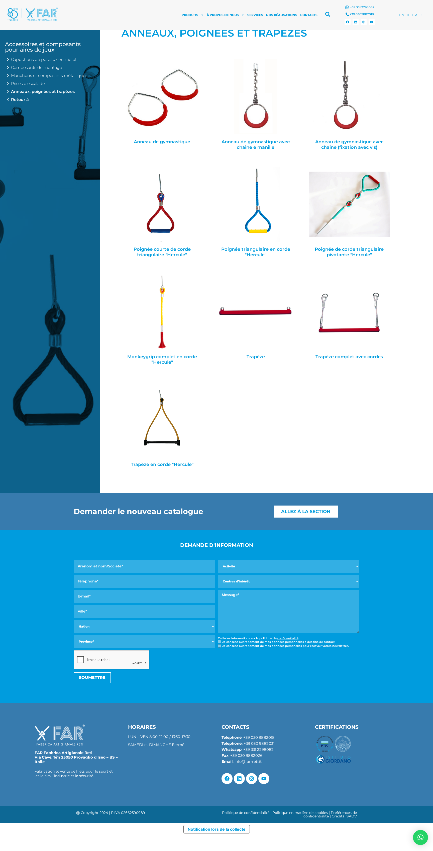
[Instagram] (364, 22)
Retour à (20, 99)
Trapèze (256, 356)
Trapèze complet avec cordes (349, 356)
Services (255, 15)
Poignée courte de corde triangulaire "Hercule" (162, 252)
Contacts (308, 15)
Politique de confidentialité (245, 812)
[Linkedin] (356, 22)
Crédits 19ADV (344, 816)
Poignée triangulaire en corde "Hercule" (255, 252)
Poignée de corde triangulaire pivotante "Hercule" (349, 252)
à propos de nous (223, 15)
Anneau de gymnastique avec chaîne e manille (256, 144)
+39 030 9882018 (259, 737)
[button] (420, 837)
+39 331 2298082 (362, 7)
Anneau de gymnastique (162, 142)
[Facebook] (348, 22)
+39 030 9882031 (259, 743)
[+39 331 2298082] (347, 7)
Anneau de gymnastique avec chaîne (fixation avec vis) (349, 144)
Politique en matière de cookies (300, 812)
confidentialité (287, 638)
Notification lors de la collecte (217, 829)
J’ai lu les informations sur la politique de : (258, 638)
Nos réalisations (281, 15)
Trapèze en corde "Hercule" (162, 464)
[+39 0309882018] (347, 14)
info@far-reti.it (248, 761)
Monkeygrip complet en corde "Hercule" (162, 359)
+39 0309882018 (362, 14)
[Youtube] (372, 22)
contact (329, 642)
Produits (190, 15)
